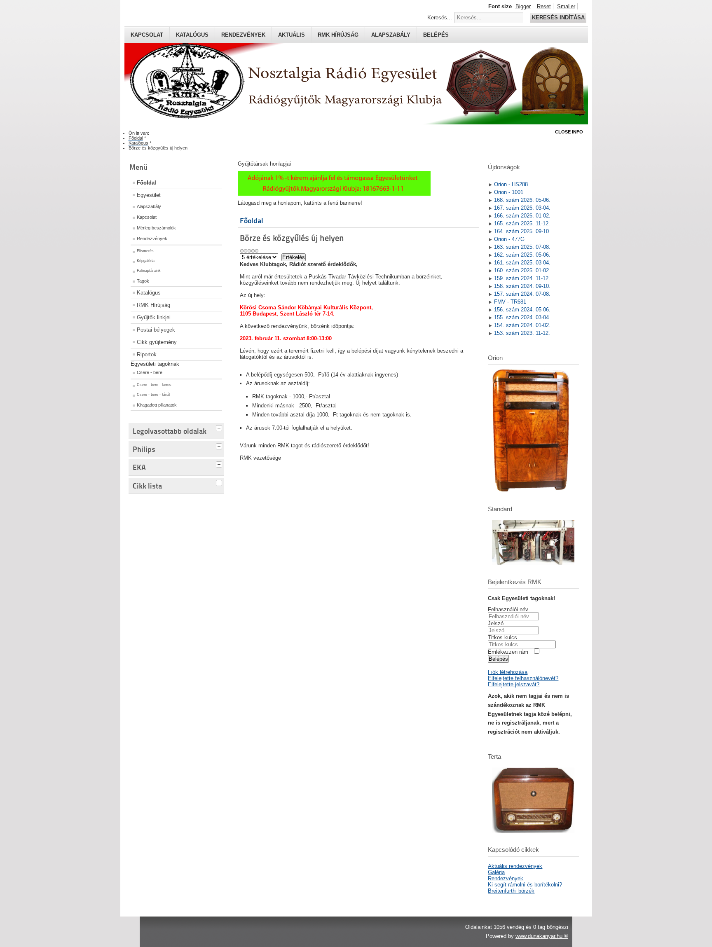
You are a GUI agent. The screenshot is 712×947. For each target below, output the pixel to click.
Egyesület (149, 195)
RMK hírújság (338, 35)
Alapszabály (390, 35)
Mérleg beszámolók (156, 227)
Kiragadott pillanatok (157, 404)
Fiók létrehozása (507, 672)
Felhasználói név (508, 609)
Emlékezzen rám (508, 652)
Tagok (143, 280)
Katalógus (192, 35)
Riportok (147, 354)
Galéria (496, 872)
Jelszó (496, 623)
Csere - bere (149, 372)
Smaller (566, 6)
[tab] (220, 427)
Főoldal (146, 183)
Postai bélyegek (156, 330)
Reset (544, 6)
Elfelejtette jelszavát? (513, 684)
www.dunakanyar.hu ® (541, 936)
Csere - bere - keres (154, 385)
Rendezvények (243, 35)
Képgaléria (146, 261)
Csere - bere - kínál (153, 395)
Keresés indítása (558, 17)
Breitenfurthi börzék (511, 891)
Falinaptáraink (149, 271)
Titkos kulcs (502, 637)
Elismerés (145, 251)
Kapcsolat (147, 35)
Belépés (436, 35)
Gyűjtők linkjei (154, 317)
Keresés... (439, 17)
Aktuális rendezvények (515, 866)
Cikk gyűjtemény (157, 342)
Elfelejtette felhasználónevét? (523, 678)
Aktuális (291, 35)
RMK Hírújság (153, 305)
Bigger (523, 6)
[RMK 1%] (334, 194)
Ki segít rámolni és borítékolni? (525, 885)
